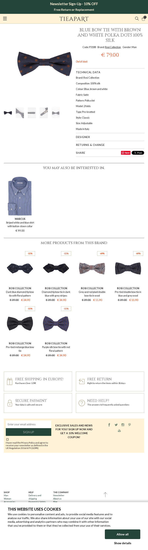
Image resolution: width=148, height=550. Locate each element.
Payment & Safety (37, 501)
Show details (122, 543)
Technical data (88, 72)
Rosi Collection (113, 47)
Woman (7, 498)
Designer (83, 137)
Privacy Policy (28, 442)
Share (80, 152)
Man (6, 495)
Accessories (9, 501)
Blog (55, 501)
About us (57, 498)
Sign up (28, 432)
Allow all (123, 534)
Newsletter (58, 495)
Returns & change (90, 144)
